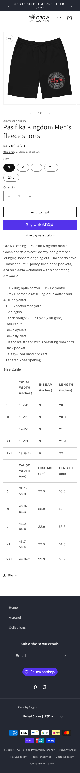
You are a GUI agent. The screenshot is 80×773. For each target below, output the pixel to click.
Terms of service (41, 756)
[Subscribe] (64, 656)
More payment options (40, 235)
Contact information (42, 763)
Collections (17, 627)
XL (51, 167)
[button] (9, 18)
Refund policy (18, 756)
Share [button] (12, 575)
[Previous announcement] (8, 6)
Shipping (8, 152)
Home (13, 607)
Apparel (15, 617)
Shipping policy (65, 756)
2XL (11, 177)
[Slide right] (50, 113)
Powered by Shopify (43, 750)
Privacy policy (67, 750)
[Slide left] (30, 113)
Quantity (9, 187)
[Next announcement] (72, 6)
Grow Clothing (21, 750)
